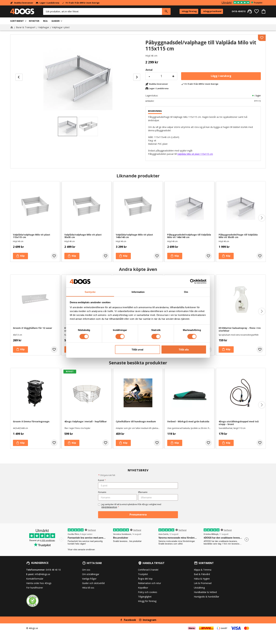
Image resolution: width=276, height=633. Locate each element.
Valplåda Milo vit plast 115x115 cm (195, 153)
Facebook (130, 620)
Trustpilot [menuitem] (143, 574)
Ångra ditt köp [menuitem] (145, 578)
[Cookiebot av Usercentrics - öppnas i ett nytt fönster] (192, 281)
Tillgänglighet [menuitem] (145, 596)
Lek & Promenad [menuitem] (202, 583)
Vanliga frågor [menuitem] (89, 578)
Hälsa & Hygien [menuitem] (202, 578)
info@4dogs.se (42, 574)
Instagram (149, 620)
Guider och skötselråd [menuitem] (93, 583)
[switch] (120, 336)
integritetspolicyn (109, 507)
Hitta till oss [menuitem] (88, 587)
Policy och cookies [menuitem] (147, 592)
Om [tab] (186, 292)
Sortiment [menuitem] (17, 20)
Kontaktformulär (34, 578)
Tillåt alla (184, 349)
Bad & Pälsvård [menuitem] (202, 574)
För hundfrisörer (34, 587)
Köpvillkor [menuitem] (143, 587)
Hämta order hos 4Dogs (38, 583)
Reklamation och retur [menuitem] (149, 583)
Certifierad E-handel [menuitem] (148, 569)
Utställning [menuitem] (199, 587)
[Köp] (221, 76)
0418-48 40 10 (53, 569)
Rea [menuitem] (45, 20)
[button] (256, 11)
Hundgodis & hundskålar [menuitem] (206, 596)
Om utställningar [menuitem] (90, 574)
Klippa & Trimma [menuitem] (202, 569)
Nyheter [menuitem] (34, 20)
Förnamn (102, 492)
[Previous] (19, 77)
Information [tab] (138, 292)
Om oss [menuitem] (86, 569)
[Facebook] (121, 619)
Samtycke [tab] (90, 292)
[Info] (226, 349)
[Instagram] (140, 619)
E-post (102, 480)
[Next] (136, 77)
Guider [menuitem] (55, 20)
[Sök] (166, 11)
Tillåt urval (137, 349)
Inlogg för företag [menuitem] (147, 601)
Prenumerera (138, 514)
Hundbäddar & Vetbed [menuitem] (205, 592)
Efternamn (142, 492)
